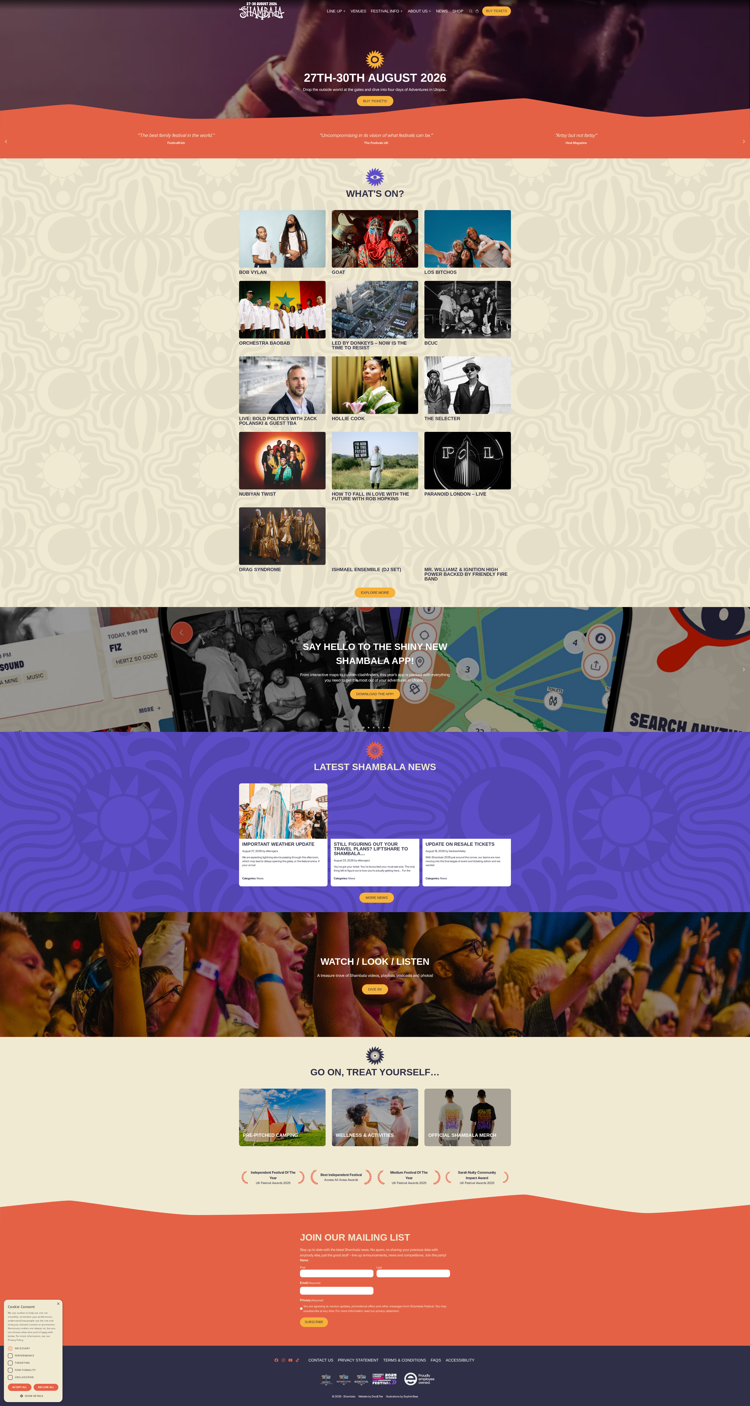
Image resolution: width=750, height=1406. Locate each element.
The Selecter (442, 418)
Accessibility (460, 1360)
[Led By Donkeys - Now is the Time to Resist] (375, 309)
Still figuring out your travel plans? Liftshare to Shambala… (371, 848)
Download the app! (375, 694)
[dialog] (33, 1351)
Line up (334, 11)
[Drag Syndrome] (282, 536)
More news (377, 898)
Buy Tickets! (375, 101)
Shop (457, 11)
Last (379, 1267)
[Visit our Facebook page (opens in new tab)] (276, 1360)
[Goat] (375, 239)
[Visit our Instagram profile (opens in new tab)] (283, 1360)
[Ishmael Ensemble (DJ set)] (375, 536)
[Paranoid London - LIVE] (467, 460)
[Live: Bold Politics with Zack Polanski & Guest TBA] (282, 385)
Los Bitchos (440, 272)
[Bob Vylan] (282, 239)
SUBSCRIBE (314, 1322)
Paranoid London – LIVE (455, 494)
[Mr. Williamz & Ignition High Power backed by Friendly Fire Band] (467, 536)
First (302, 1267)
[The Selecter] (467, 385)
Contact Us (320, 1360)
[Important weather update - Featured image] (283, 811)
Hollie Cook (348, 418)
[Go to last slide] (6, 669)
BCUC (431, 343)
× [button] (58, 1303)
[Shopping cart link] (477, 11)
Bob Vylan (253, 272)
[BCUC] (467, 309)
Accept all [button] (19, 1387)
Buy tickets (496, 11)
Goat (338, 272)
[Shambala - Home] (261, 11)
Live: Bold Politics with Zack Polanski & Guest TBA (278, 421)
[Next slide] (744, 141)
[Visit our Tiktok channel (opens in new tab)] (297, 1360)
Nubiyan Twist (257, 494)
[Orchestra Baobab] (282, 309)
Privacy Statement (358, 1360)
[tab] (363, 728)
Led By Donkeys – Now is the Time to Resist (369, 345)
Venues (358, 11)
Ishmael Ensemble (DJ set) (366, 569)
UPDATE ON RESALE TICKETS (460, 844)
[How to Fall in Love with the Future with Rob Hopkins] (375, 460)
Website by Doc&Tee (370, 1396)
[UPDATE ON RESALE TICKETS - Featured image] (466, 811)
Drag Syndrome (260, 569)
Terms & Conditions (404, 1360)
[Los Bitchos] (467, 239)
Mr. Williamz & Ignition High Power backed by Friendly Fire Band (466, 574)
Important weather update (278, 844)
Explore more (375, 593)
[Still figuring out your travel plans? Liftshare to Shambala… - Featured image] (375, 811)
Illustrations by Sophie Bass (402, 1396)
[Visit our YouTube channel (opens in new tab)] (290, 1360)
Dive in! (375, 989)
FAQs (436, 1360)
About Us (418, 11)
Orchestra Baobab (264, 343)
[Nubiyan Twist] (282, 460)
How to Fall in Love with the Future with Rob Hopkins (370, 496)
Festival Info (385, 11)
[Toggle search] (471, 11)
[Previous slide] (6, 141)
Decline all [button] (46, 1387)
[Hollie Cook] (375, 385)
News (442, 11)
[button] (33, 1396)
